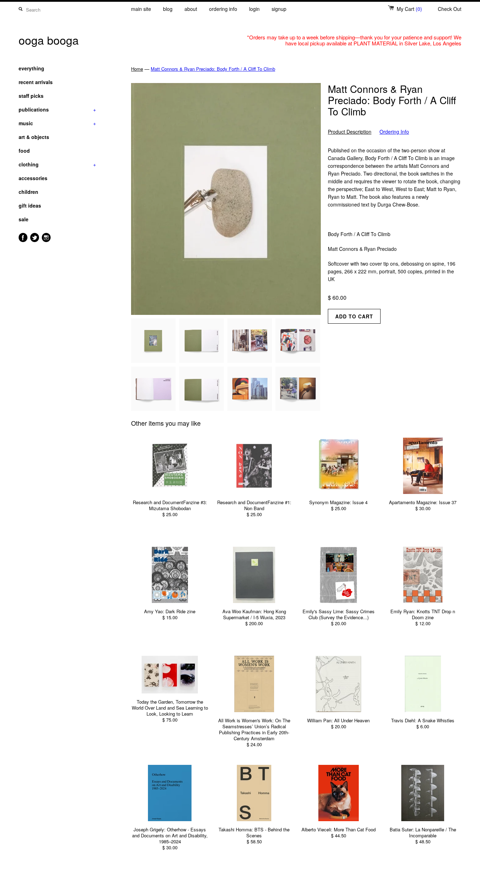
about (190, 8)
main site (141, 8)
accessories (33, 178)
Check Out (449, 8)
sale (23, 219)
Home (137, 68)
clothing (57, 164)
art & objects (34, 136)
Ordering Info (394, 131)
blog (168, 8)
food (24, 150)
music (57, 123)
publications (57, 109)
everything (31, 68)
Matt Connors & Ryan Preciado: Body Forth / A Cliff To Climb (213, 68)
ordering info (223, 8)
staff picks (31, 95)
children (28, 191)
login (254, 8)
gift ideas (30, 205)
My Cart (409, 8)
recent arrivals (36, 81)
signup (279, 8)
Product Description (349, 131)
